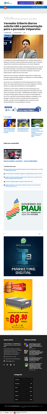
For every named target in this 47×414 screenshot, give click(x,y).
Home (7, 17)
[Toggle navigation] (5, 8)
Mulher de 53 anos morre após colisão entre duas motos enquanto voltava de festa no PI (23, 185)
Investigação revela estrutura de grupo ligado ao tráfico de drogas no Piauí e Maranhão (36, 352)
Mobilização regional (36, 125)
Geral (12, 17)
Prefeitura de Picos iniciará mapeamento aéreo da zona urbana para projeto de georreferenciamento (23, 177)
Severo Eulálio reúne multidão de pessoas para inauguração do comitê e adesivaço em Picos (24, 170)
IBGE (6, 125)
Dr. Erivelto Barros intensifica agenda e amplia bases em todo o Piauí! (23, 173)
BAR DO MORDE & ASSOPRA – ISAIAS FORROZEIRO (20, 161)
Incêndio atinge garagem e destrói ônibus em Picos (19, 181)
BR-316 (20, 125)
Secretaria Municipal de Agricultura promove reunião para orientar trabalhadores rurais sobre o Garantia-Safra (35, 366)
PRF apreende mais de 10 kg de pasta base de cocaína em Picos (23, 130)
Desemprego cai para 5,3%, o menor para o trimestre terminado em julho (9, 130)
